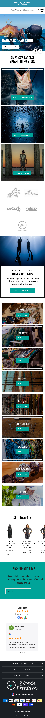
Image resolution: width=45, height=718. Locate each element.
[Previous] (35, 51)
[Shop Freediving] (22, 124)
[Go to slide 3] (24, 652)
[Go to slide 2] (22, 652)
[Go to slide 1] (20, 652)
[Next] (40, 51)
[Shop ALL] (22, 313)
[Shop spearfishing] (22, 86)
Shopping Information (21, 663)
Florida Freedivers (22, 669)
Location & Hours (22, 675)
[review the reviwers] (10, 634)
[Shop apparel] (22, 162)
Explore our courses (22, 291)
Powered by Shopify (22, 716)
